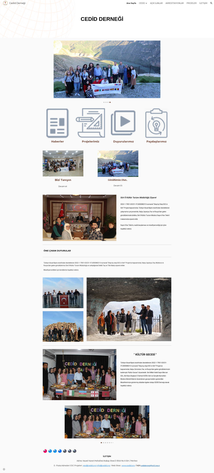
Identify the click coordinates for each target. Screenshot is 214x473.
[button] (211, 3)
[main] (101, 19)
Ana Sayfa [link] (131, 3)
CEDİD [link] (142, 3)
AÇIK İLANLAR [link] (156, 3)
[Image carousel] (107, 72)
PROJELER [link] (192, 3)
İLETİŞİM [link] (203, 3)
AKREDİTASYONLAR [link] (175, 3)
